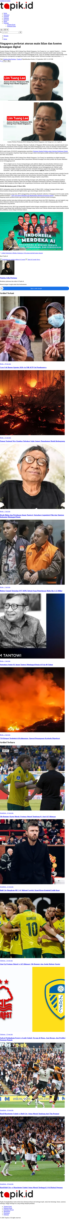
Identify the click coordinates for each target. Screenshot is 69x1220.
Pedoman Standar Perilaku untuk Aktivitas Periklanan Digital (50, 151)
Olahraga (6, 18)
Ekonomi (6, 19)
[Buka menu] (6, 30)
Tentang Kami (11, 24)
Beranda (6, 36)
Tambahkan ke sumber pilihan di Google (13, 259)
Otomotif (6, 16)
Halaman (6, 23)
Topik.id (19, 59)
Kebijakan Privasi (9, 1210)
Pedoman (6, 1214)
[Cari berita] (1, 30)
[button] (34, 288)
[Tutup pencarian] (20, 32)
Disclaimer (7, 1213)
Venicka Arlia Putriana (9, 59)
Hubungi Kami (11, 26)
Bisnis (5, 21)
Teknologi (6, 15)
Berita (5, 13)
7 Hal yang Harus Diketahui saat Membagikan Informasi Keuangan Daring (32, 195)
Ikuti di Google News (33, 259)
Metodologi (7, 1211)
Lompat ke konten (5, 1)
